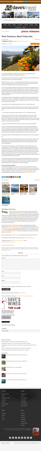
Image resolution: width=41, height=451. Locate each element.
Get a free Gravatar (22, 292)
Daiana (3, 348)
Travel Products (24, 405)
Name (3, 271)
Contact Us (23, 417)
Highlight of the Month (6, 398)
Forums (37, 228)
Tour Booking (23, 402)
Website (3, 280)
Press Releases (10, 245)
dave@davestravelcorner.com (22, 41)
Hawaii (3, 248)
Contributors (23, 419)
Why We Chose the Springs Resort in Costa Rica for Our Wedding (18, 348)
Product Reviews (10, 228)
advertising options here (29, 237)
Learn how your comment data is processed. (25, 296)
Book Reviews (23, 394)
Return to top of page (5, 442)
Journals (17, 214)
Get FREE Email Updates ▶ (8, 325)
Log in (39, 442)
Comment (4, 258)
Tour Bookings (5, 229)
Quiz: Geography (24, 398)
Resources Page (11, 226)
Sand (9, 250)
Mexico (13, 248)
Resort (26, 248)
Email (3, 275)
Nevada (16, 248)
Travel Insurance (24, 403)
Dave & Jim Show (7, 232)
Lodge (10, 248)
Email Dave (23, 421)
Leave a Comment (35, 43)
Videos (14, 230)
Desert (34, 247)
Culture (30, 247)
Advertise (23, 415)
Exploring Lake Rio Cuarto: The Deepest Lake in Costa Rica (17, 350)
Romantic (37, 248)
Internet (6, 248)
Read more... (29, 429)
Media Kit (23, 425)
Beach (14, 247)
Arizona (10, 247)
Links (3, 417)
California (18, 247)
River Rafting (31, 248)
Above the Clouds (15, 235)
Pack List (22, 396)
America (6, 247)
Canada (21, 247)
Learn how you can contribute (17, 240)
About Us (23, 413)
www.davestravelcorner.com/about (8, 241)
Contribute (4, 413)
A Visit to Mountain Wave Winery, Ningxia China (18, 341)
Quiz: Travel (23, 400)
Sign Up (25, 1)
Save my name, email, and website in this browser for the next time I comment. (16, 286)
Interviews (29, 229)
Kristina (3, 350)
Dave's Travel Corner (20, 8)
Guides (22, 212)
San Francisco (5, 250)
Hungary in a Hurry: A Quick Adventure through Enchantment (18, 343)
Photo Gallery (19, 226)
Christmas (26, 247)
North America (21, 248)
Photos (3, 419)
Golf (37, 247)
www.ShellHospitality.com (30, 172)
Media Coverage (24, 423)
